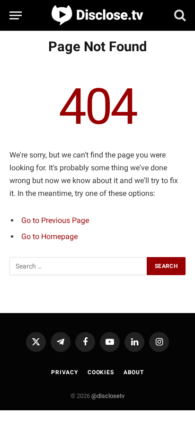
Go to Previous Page (55, 220)
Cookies (101, 372)
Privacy (64, 372)
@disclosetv (107, 395)
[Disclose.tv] (97, 15)
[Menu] (15, 15)
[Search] (179, 15)
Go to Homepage (49, 236)
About (134, 372)
